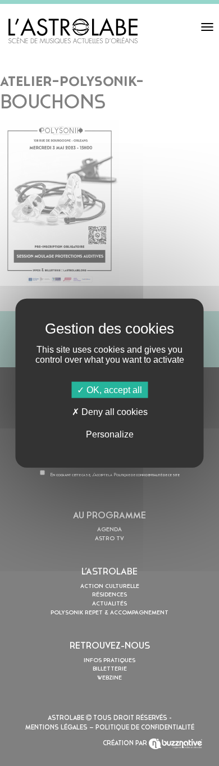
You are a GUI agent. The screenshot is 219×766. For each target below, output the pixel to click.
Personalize (110, 434)
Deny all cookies (113, 412)
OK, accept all (113, 390)
